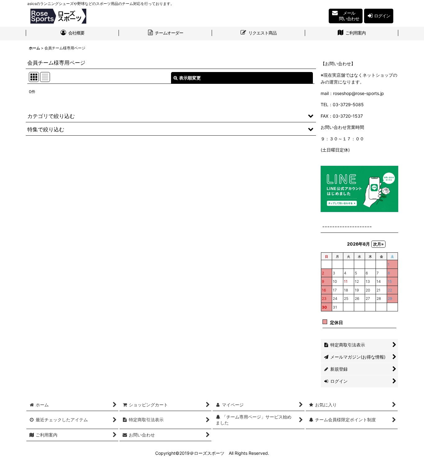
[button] (171, 115)
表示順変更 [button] (190, 77)
